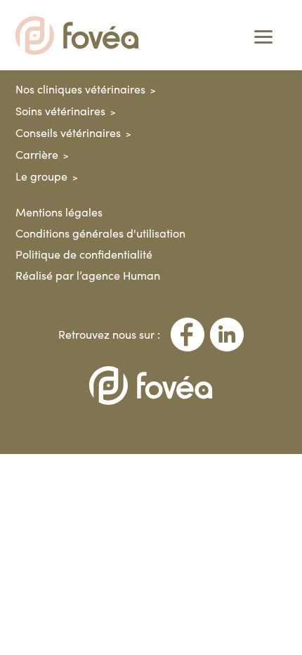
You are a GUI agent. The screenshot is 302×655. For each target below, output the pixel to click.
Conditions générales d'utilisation (100, 233)
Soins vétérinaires (60, 110)
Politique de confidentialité (83, 254)
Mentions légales (59, 212)
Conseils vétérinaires (68, 132)
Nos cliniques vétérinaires (80, 89)
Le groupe (41, 176)
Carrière (36, 154)
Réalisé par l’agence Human (87, 275)
